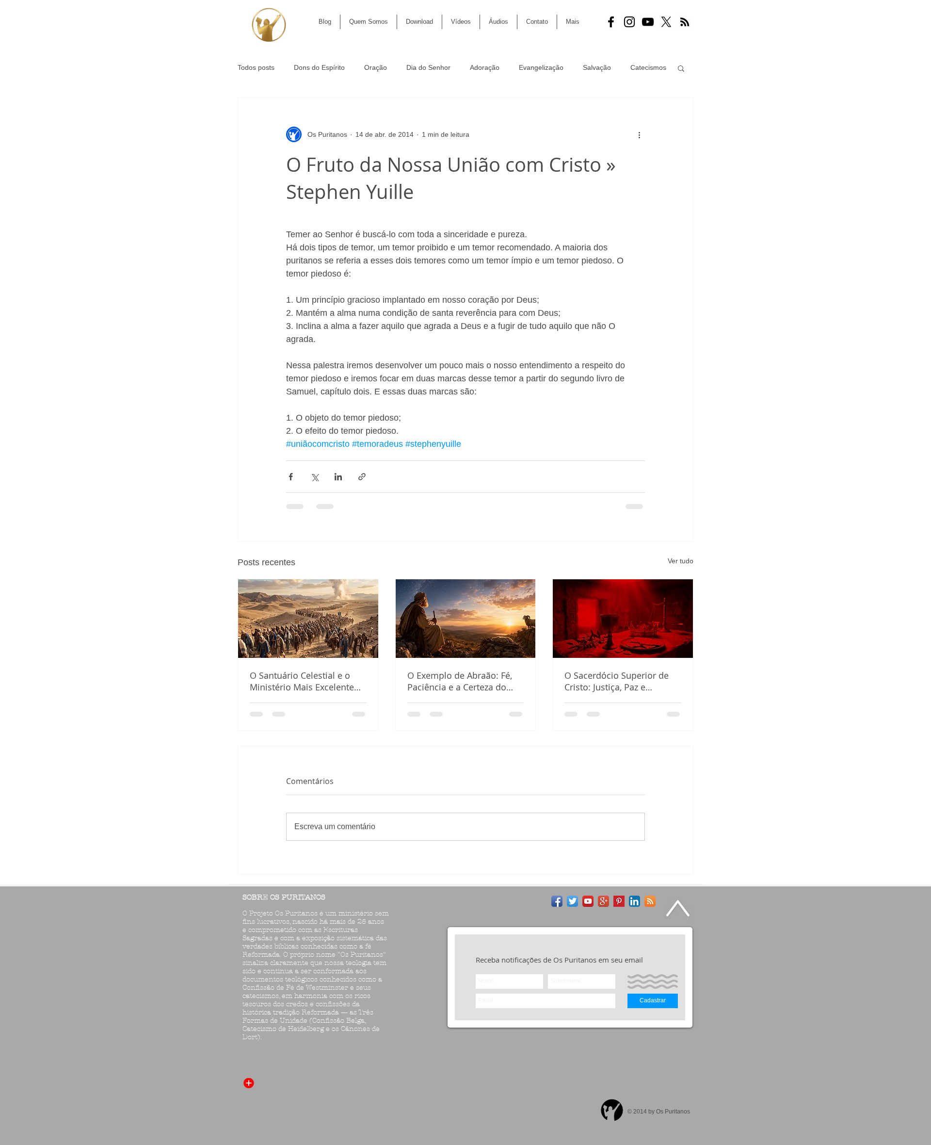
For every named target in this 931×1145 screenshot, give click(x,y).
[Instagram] (629, 22)
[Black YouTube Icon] (648, 22)
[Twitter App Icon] (572, 901)
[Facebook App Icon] (556, 901)
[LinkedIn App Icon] (634, 901)
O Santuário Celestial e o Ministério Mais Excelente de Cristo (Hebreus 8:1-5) (302, 681)
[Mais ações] (639, 134)
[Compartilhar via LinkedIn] (338, 476)
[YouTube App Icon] (588, 901)
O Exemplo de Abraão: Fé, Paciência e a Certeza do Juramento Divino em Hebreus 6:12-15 (459, 681)
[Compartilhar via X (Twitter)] (314, 476)
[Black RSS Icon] (684, 22)
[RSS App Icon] (650, 901)
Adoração (484, 67)
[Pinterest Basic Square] (619, 901)
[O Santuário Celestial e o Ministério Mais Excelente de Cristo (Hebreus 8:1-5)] (308, 618)
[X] (666, 22)
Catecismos (648, 67)
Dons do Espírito (319, 67)
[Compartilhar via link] (362, 476)
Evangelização (541, 67)
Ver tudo (680, 561)
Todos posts (256, 67)
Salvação (597, 67)
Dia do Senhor (428, 67)
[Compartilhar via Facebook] (290, 476)
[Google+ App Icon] (603, 901)
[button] (681, 68)
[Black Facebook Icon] (611, 22)
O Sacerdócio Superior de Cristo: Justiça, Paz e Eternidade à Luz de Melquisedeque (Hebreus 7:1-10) (616, 681)
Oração (375, 67)
